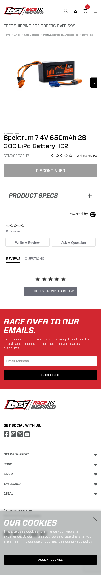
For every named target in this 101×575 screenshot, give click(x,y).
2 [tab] (73, 128)
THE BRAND (12, 483)
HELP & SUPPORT (16, 454)
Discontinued (50, 171)
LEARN (8, 473)
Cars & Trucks (31, 34)
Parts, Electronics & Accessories (60, 34)
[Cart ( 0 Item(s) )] (85, 11)
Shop (17, 34)
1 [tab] (27, 128)
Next (93, 82)
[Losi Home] (24, 10)
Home (7, 34)
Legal (8, 493)
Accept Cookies (50, 559)
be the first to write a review (51, 291)
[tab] (27, 242)
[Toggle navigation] (92, 11)
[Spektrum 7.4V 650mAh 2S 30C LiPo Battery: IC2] (50, 79)
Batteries (87, 34)
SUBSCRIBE (50, 375)
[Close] (95, 519)
